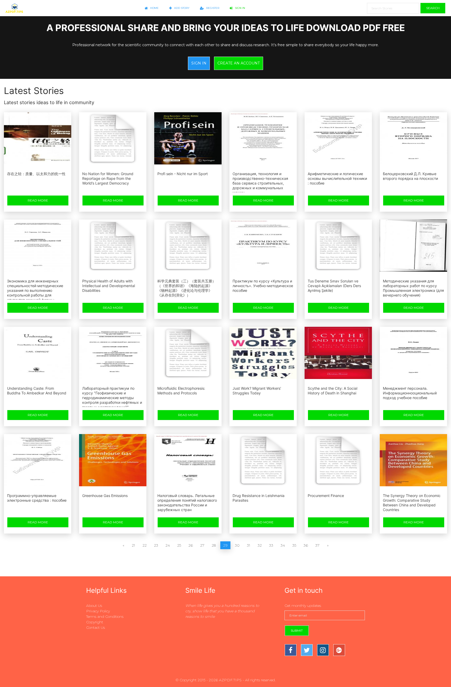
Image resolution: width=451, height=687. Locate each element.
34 (283, 545)
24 (167, 545)
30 (237, 545)
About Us (94, 605)
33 (271, 545)
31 (248, 545)
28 (214, 545)
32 (260, 545)
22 (145, 545)
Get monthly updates (302, 605)
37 (317, 545)
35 (294, 545)
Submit (297, 630)
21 (133, 545)
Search (433, 8)
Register (212, 8)
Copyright (94, 622)
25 (179, 545)
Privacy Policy (98, 611)
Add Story (181, 8)
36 (306, 545)
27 (202, 545)
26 (190, 545)
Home (154, 8)
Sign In (239, 8)
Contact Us (95, 627)
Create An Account (238, 63)
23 (156, 545)
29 (225, 545)
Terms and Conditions (104, 616)
